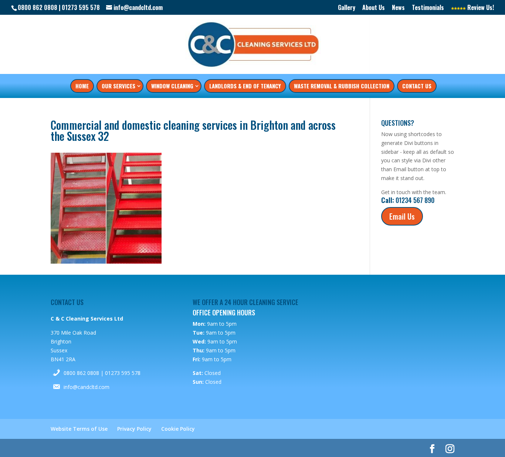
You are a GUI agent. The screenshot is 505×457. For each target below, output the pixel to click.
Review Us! (480, 8)
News (398, 8)
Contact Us (416, 86)
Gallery (346, 8)
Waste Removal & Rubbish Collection (341, 86)
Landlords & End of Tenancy (245, 86)
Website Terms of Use (79, 428)
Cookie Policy (178, 428)
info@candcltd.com (86, 386)
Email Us (402, 216)
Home (82, 86)
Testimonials (428, 8)
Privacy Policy (134, 428)
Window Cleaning (172, 86)
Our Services (118, 86)
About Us (373, 8)
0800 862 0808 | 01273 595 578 (102, 372)
